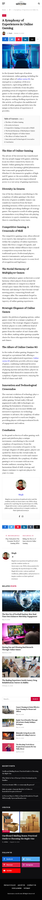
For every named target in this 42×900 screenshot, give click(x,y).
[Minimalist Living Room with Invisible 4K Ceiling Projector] (8, 736)
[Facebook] (19, 516)
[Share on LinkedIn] (25, 39)
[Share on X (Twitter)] (12, 39)
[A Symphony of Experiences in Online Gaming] (21, 56)
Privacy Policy (10, 885)
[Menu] (3, 3)
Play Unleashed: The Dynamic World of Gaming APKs (12, 541)
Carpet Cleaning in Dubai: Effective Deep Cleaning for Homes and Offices (27, 709)
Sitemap (27, 888)
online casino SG (23, 79)
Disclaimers (17, 888)
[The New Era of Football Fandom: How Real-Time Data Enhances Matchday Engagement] (21, 600)
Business (6, 831)
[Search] (39, 3)
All (4, 15)
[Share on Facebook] (5, 39)
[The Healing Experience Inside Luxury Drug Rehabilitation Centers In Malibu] (21, 666)
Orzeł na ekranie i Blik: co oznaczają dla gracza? (18, 785)
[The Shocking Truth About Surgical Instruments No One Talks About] (8, 747)
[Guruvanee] (21, 3)
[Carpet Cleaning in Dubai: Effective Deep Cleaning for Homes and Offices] (8, 710)
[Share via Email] (32, 39)
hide (21, 119)
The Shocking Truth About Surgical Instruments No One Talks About (26, 747)
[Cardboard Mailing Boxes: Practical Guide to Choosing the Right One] (21, 822)
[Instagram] (22, 516)
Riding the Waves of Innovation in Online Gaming (29, 541)
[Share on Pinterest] (19, 39)
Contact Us (31, 885)
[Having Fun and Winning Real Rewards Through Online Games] (21, 633)
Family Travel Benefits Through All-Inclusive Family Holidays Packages (26, 722)
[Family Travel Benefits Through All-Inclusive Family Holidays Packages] (8, 723)
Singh (10, 33)
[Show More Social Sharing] (38, 39)
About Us (21, 885)
